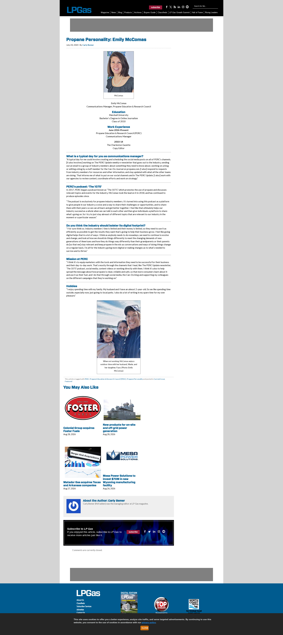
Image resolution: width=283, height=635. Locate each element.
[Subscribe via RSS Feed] (175, 6)
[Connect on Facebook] (166, 6)
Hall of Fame (197, 12)
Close (145, 628)
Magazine (105, 12)
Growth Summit (179, 12)
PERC (87, 379)
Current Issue (159, 379)
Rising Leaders (211, 12)
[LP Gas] (76, 10)
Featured (68, 381)
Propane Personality (135, 379)
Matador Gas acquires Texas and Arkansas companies (82, 484)
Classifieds (162, 12)
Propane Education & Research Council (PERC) (108, 379)
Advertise (80, 609)
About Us (80, 600)
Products (128, 12)
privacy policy (149, 622)
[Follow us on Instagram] (183, 6)
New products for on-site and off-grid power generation (119, 428)
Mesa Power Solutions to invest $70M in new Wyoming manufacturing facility (119, 480)
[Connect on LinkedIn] (179, 6)
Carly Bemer (88, 45)
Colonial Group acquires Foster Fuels (78, 429)
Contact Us (81, 612)
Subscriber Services (84, 606)
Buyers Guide (150, 12)
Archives (138, 12)
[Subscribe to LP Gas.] (155, 7)
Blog (120, 12)
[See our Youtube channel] (187, 6)
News (113, 12)
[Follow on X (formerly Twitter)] (171, 6)
